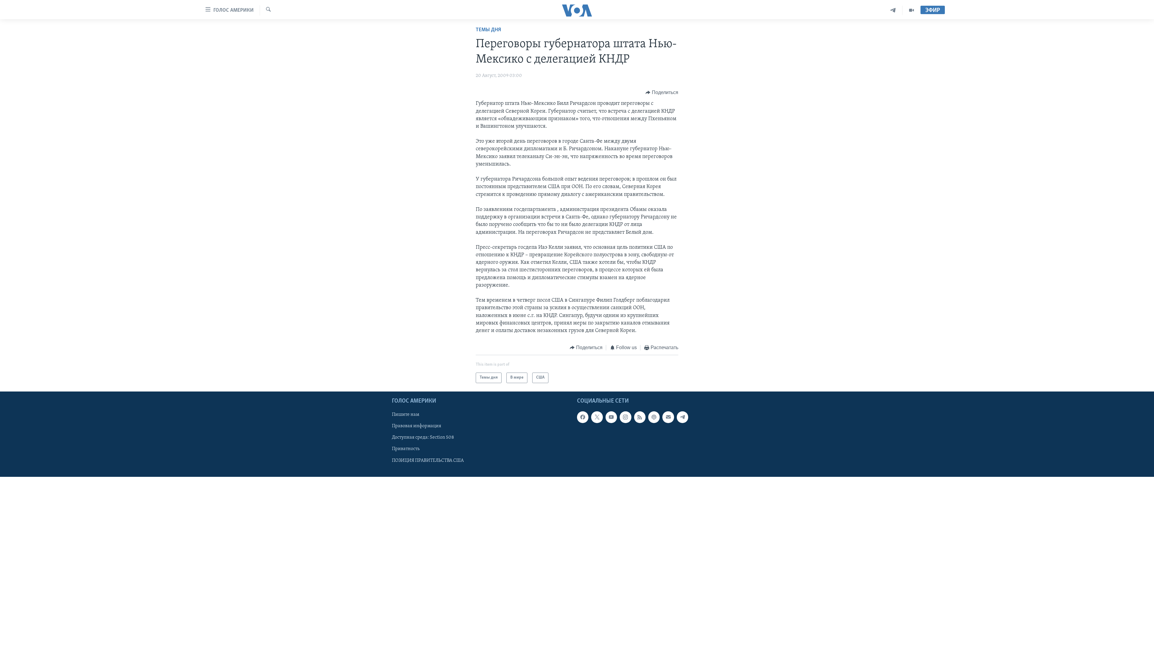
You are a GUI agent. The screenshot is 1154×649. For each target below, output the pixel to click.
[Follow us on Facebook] (582, 417)
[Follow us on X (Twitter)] (597, 417)
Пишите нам (405, 414)
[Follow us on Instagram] (625, 417)
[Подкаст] (654, 417)
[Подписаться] (668, 417)
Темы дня (488, 30)
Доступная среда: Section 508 (423, 437)
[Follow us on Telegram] (682, 417)
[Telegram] (893, 10)
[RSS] (640, 417)
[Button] (662, 92)
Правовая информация (416, 426)
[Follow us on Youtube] (611, 417)
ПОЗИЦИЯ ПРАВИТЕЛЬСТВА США (428, 460)
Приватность (406, 448)
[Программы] (911, 10)
